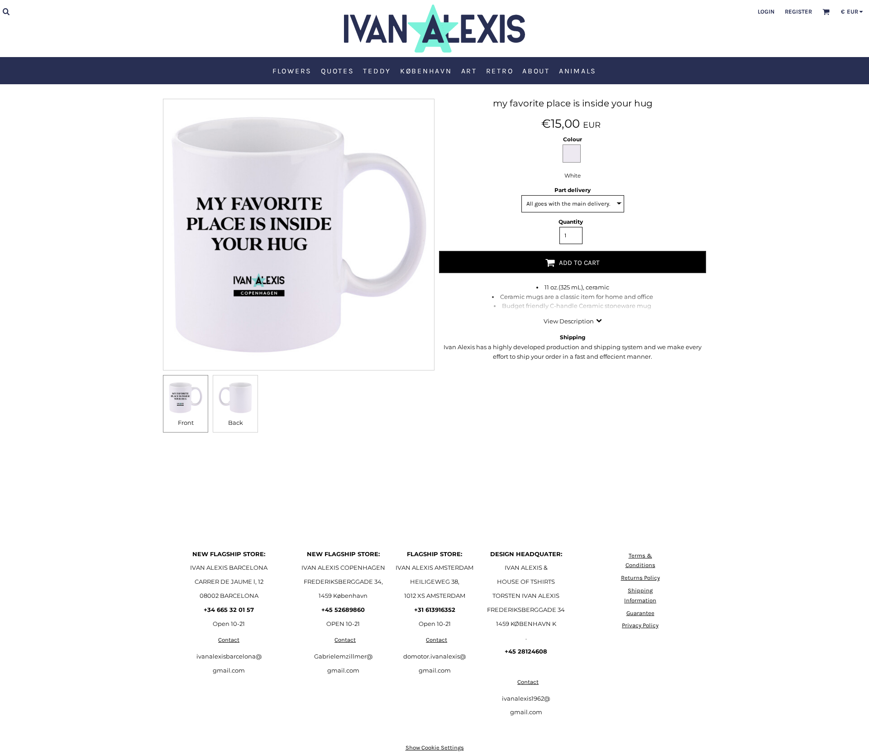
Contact (228, 639)
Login (766, 11)
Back (235, 422)
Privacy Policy (640, 625)
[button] (6, 11)
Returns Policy (640, 577)
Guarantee (640, 613)
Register (798, 11)
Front (186, 422)
